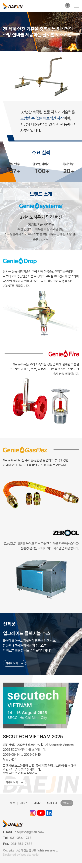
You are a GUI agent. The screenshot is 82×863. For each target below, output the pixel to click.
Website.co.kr (29, 854)
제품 (12, 803)
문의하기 (67, 803)
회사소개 (52, 803)
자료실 (24, 803)
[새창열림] (33, 813)
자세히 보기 (12, 663)
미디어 (37, 803)
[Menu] (76, 6)
